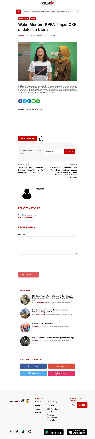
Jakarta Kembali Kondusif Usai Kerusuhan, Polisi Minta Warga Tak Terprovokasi (53, 10)
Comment (21, 234)
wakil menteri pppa (34, 109)
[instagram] (29, 431)
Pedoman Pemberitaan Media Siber (52, 417)
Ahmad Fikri (39, 303)
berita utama (23, 19)
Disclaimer (51, 405)
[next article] (72, 12)
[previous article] (76, 12)
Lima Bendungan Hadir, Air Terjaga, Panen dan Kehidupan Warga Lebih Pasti (50, 311)
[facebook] (10, 431)
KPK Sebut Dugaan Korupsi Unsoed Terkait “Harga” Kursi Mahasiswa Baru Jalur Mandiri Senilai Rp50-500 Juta (52, 298)
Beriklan (38, 413)
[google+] (23, 431)
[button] (22, 62)
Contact (38, 405)
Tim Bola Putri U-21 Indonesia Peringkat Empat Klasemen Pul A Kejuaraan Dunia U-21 (31, 169)
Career (37, 409)
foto (33, 19)
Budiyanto (24, 35)
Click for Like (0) (28, 138)
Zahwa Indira (39, 315)
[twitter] (17, 431)
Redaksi (38, 402)
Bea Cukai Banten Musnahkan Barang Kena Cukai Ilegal (53, 338)
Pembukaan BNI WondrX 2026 (43, 324)
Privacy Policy (52, 402)
